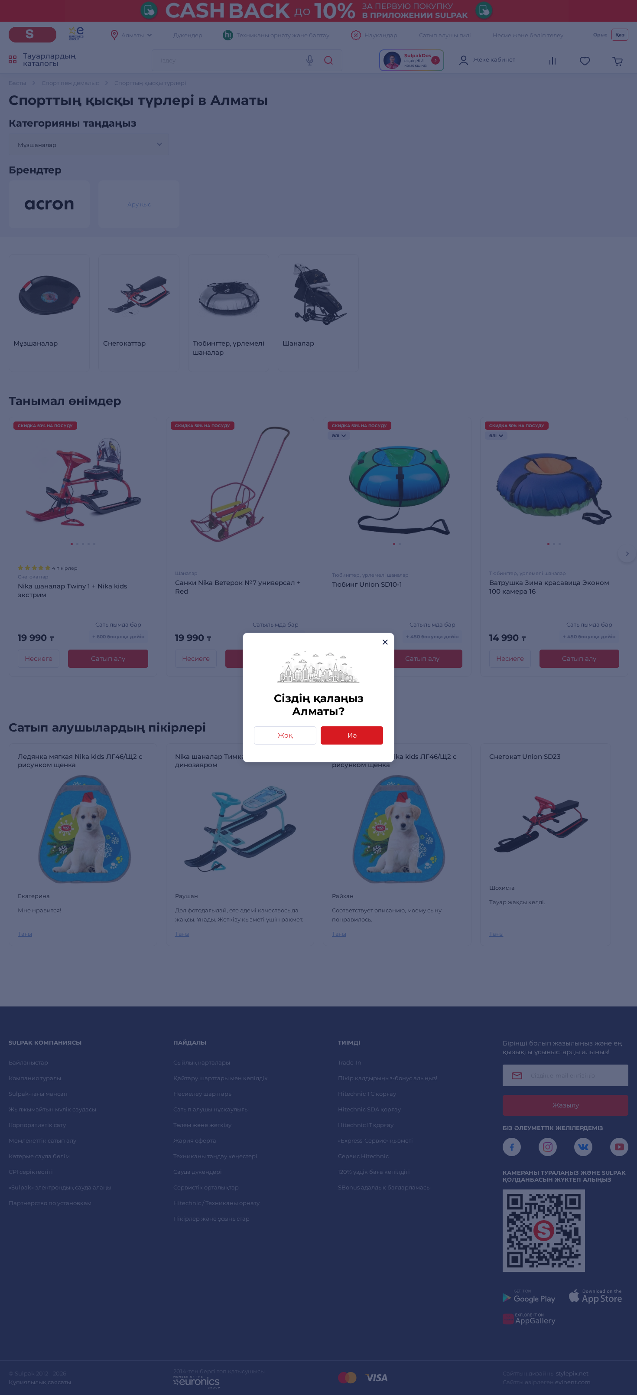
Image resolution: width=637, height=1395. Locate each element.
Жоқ (285, 735)
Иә (352, 735)
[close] (385, 642)
